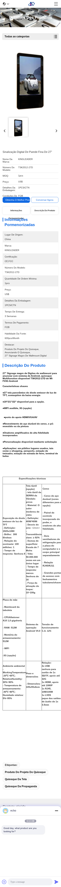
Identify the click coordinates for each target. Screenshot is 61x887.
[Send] (56, 881)
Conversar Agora (44, 200)
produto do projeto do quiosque (25, 772)
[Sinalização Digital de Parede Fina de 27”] (30, 81)
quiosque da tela (16, 779)
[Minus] (56, 811)
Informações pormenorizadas (16, 211)
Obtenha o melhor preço (18, 200)
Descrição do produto (44, 210)
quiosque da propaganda (21, 786)
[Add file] (4, 881)
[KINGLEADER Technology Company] (31, 3)
